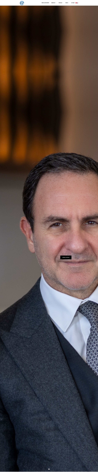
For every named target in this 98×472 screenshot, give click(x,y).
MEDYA (66, 2)
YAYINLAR (60, 2)
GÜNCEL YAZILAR (65, 257)
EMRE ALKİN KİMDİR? (45, 2)
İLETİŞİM (72, 2)
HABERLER (53, 2)
